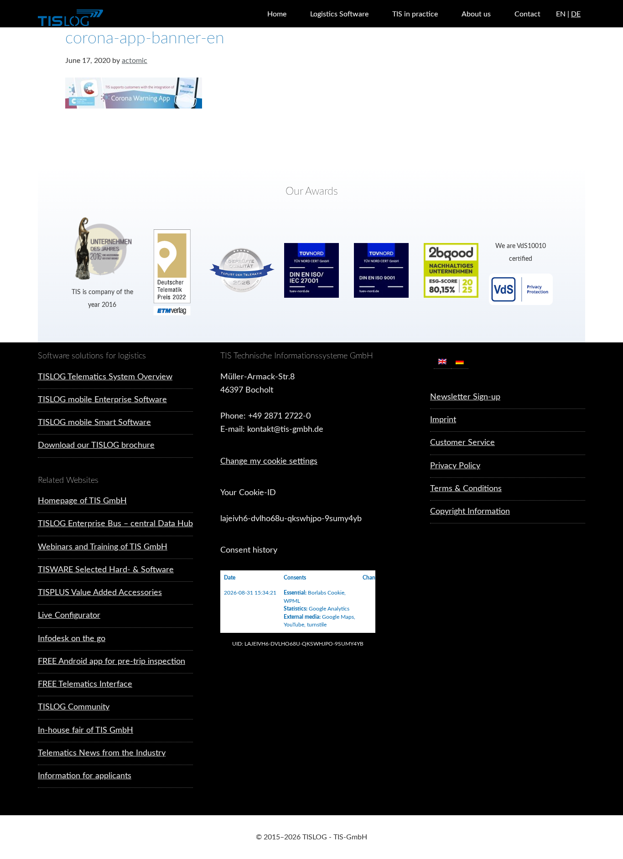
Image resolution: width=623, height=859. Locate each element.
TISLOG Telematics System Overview (105, 377)
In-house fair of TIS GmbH (85, 730)
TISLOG (92, 18)
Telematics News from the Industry (102, 753)
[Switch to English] (442, 361)
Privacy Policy (455, 466)
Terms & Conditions (466, 489)
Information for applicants (84, 776)
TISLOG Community (73, 707)
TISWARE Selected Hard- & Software (106, 570)
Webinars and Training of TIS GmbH (102, 547)
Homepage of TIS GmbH (82, 501)
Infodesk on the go (71, 639)
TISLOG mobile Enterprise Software (102, 400)
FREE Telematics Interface (85, 684)
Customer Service (462, 443)
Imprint (443, 420)
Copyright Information (470, 511)
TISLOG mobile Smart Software (94, 423)
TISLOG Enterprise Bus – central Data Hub (115, 524)
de (576, 14)
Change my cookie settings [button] (268, 461)
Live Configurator (69, 615)
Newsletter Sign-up (465, 397)
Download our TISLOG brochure (96, 445)
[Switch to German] (459, 361)
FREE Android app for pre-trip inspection (111, 661)
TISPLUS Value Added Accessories (100, 593)
